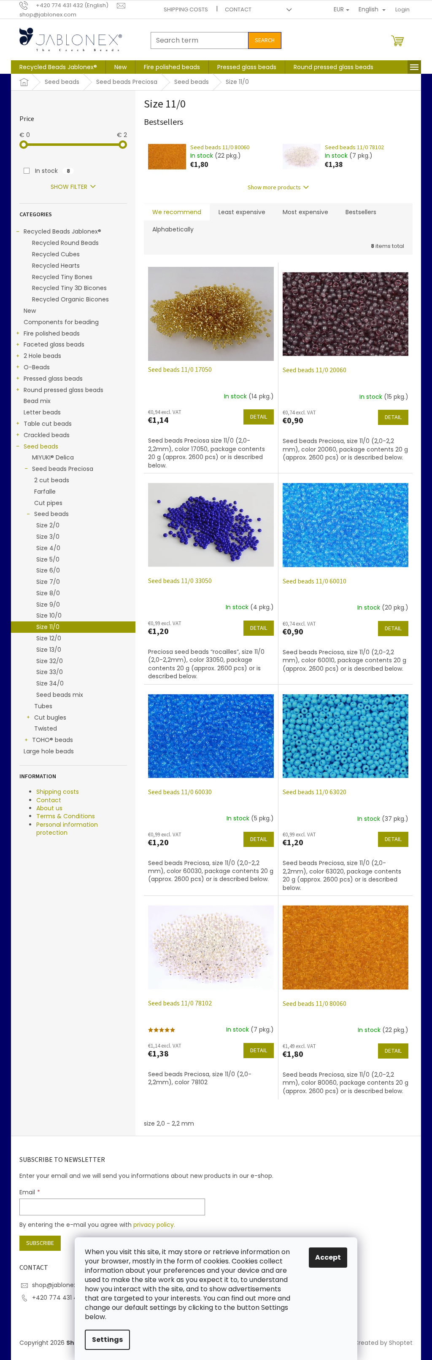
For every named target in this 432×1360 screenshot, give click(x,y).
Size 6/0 (48, 570)
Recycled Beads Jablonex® (62, 231)
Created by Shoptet (383, 1342)
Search (265, 40)
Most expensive (305, 212)
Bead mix (37, 401)
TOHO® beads (52, 740)
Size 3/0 (47, 536)
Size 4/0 (48, 548)
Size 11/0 (47, 627)
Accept (328, 1257)
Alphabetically (173, 229)
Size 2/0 (47, 525)
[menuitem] (58, 67)
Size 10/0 (49, 615)
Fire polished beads (52, 333)
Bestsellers (361, 212)
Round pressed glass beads (63, 390)
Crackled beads (47, 435)
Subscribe (40, 1243)
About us (49, 808)
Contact (238, 9)
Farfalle (45, 491)
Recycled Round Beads (65, 243)
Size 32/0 (49, 661)
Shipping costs (186, 9)
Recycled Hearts (56, 265)
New (30, 310)
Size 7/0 (48, 582)
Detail (258, 417)
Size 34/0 (50, 683)
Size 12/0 (48, 638)
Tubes (43, 706)
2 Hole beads (42, 356)
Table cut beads (48, 423)
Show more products (274, 187)
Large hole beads (49, 751)
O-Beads (37, 367)
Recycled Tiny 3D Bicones (69, 288)
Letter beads (42, 412)
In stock (52, 171)
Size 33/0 (49, 672)
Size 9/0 (48, 604)
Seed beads (41, 446)
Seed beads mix (59, 695)
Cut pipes (48, 503)
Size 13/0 (48, 649)
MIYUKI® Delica (53, 457)
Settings (107, 1339)
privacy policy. (154, 1224)
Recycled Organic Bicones (70, 299)
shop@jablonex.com (62, 1285)
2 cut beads (51, 480)
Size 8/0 (48, 593)
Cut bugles (50, 717)
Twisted (45, 728)
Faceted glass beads (54, 344)
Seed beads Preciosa (62, 469)
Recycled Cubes (56, 254)
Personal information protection (67, 828)
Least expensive (242, 212)
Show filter (69, 187)
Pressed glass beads (53, 378)
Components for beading (61, 322)
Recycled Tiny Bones (62, 277)
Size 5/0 (47, 559)
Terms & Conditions (65, 816)
